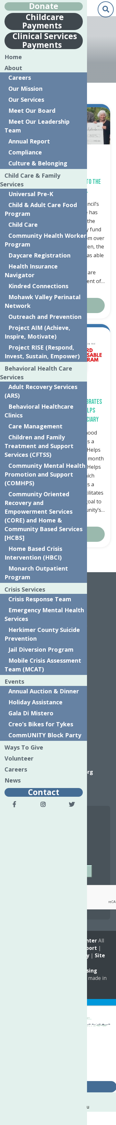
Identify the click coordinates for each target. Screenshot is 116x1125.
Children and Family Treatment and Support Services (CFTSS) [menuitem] (39, 445)
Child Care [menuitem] (23, 224)
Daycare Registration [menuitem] (39, 255)
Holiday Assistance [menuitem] (35, 702)
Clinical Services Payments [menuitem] (45, 40)
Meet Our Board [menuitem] (31, 110)
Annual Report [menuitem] (29, 141)
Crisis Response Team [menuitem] (39, 599)
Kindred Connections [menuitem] (38, 286)
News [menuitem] (13, 780)
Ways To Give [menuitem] (24, 747)
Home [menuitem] (13, 57)
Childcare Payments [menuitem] (43, 20)
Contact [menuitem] (43, 791)
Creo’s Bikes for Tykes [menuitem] (40, 724)
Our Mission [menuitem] (25, 88)
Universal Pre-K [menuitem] (30, 194)
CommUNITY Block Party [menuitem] (44, 735)
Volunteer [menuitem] (19, 758)
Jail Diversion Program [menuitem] (40, 649)
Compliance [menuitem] (25, 152)
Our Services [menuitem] (26, 99)
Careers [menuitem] (19, 77)
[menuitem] (14, 804)
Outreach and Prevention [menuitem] (45, 317)
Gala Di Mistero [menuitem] (30, 713)
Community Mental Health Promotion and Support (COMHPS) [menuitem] (45, 474)
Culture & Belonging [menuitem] (37, 163)
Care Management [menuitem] (35, 426)
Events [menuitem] (14, 681)
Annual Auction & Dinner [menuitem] (43, 691)
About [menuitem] (13, 68)
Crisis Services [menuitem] (25, 589)
